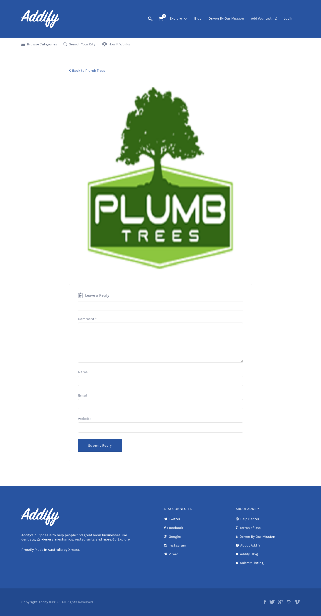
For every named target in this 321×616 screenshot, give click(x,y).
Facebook (175, 528)
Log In (288, 18)
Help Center (249, 519)
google (280, 602)
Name (83, 372)
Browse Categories (42, 44)
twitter (272, 602)
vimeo (297, 602)
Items (161, 19)
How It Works (119, 44)
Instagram (177, 545)
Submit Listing (252, 563)
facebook (265, 602)
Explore (176, 18)
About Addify (250, 545)
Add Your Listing (264, 18)
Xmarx (73, 550)
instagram (289, 602)
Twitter (174, 519)
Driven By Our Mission (226, 18)
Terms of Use (250, 528)
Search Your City (82, 44)
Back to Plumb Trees (88, 70)
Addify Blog (249, 554)
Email (82, 395)
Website (84, 419)
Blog (197, 18)
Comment (87, 319)
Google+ (175, 536)
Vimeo (174, 554)
